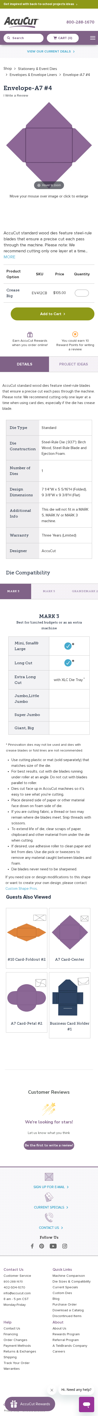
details (24, 364)
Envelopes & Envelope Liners (33, 75)
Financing (11, 1334)
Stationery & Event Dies (37, 69)
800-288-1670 (80, 22)
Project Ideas (73, 364)
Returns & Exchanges (20, 1351)
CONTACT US (49, 1228)
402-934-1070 (14, 1287)
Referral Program (66, 1340)
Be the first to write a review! (49, 1145)
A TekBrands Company (70, 1345)
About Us (59, 1328)
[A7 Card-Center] (69, 932)
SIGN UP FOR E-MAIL (49, 1187)
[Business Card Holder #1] (69, 996)
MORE (9, 257)
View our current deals (49, 51)
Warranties (12, 1368)
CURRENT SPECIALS (49, 1207)
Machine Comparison (69, 1275)
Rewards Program (66, 1334)
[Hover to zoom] (49, 145)
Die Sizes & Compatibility (72, 1281)
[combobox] (25, 38)
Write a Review (16, 95)
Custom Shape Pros (21, 888)
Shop (8, 68)
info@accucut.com (17, 1293)
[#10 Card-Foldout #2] (26, 932)
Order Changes (15, 1340)
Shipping (10, 1357)
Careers (59, 1351)
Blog (56, 1298)
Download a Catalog (68, 1310)
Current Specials (65, 1287)
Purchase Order (65, 1304)
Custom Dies (62, 1293)
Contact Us (12, 1328)
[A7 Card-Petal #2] (26, 996)
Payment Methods (17, 1345)
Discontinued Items (67, 1316)
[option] (8, 68)
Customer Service (17, 1275)
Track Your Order (17, 1363)
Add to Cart (50, 314)
